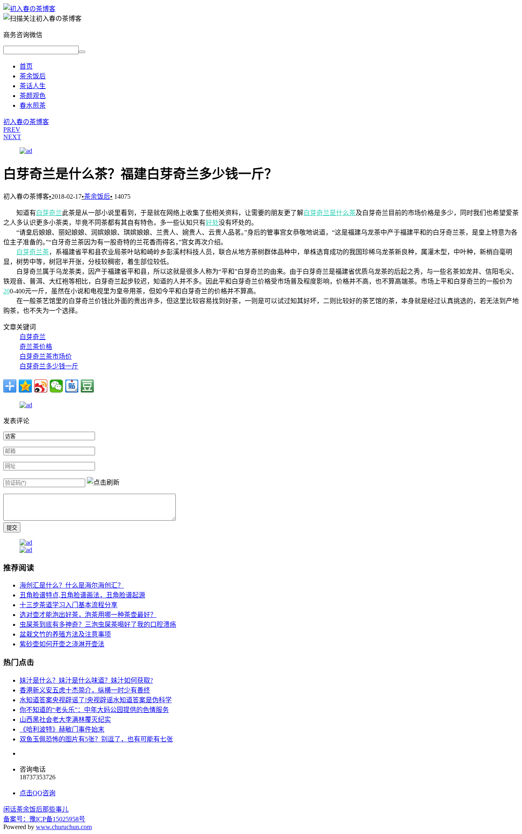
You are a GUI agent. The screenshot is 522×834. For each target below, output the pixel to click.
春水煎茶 (33, 105)
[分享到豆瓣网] (87, 386)
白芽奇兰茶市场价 (46, 356)
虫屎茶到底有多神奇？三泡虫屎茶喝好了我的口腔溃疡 (98, 624)
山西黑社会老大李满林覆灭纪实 (65, 719)
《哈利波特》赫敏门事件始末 (62, 729)
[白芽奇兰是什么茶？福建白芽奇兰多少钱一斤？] (29, 8)
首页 (26, 66)
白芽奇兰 (49, 212)
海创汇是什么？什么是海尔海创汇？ (72, 585)
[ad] (26, 150)
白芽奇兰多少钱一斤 (49, 366)
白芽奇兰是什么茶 (329, 212)
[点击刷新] (103, 482)
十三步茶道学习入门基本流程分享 (68, 604)
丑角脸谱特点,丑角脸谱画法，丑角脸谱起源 (82, 595)
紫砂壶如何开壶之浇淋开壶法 (62, 644)
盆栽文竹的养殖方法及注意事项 (65, 634)
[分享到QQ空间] (25, 386)
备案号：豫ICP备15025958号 (44, 819)
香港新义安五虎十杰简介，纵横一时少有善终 (85, 690)
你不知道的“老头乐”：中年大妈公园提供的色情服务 (94, 709)
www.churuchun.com (64, 826)
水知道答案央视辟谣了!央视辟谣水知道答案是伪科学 (96, 699)
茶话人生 (33, 85)
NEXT (12, 136)
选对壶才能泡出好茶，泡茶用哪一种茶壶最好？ (88, 614)
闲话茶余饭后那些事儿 (36, 809)
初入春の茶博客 (26, 121)
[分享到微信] (56, 386)
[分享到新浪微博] (40, 386)
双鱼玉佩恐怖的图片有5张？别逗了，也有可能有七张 (96, 739)
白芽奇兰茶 (32, 251)
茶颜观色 (33, 95)
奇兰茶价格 (36, 346)
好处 (212, 222)
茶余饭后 (33, 76)
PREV (11, 129)
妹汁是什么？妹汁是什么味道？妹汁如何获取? (86, 680)
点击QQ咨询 (37, 793)
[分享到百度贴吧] (71, 386)
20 (6, 291)
